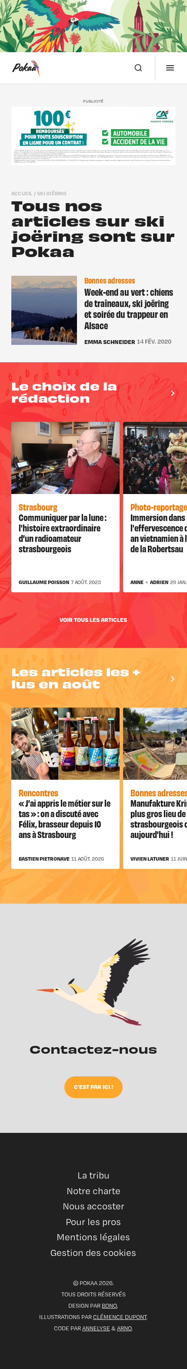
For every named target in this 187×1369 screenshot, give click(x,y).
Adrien (159, 582)
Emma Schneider (109, 342)
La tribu (93, 1175)
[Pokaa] (26, 67)
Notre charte (93, 1190)
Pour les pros (93, 1221)
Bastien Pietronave (44, 858)
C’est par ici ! (93, 1086)
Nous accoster (93, 1206)
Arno (124, 1328)
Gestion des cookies (93, 1252)
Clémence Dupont (120, 1316)
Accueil (22, 193)
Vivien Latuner (149, 858)
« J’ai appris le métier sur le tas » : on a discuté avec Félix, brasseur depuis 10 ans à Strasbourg (64, 818)
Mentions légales (93, 1237)
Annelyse (96, 1328)
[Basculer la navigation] (170, 68)
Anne (137, 582)
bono (109, 1305)
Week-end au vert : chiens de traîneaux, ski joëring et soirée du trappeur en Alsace (128, 308)
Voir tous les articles (93, 619)
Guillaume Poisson (44, 582)
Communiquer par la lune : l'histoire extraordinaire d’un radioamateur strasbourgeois (63, 532)
